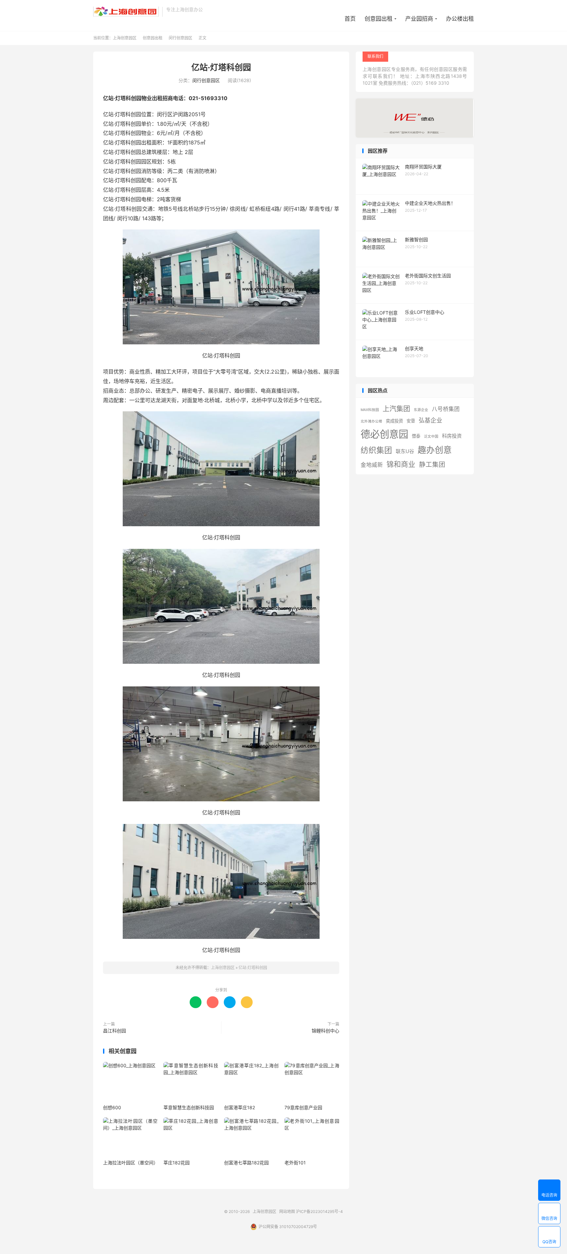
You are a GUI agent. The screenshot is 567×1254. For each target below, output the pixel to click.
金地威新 (372, 465)
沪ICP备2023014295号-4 (319, 1211)
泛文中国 (431, 436)
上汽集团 (396, 408)
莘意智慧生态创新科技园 (188, 1107)
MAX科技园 (370, 410)
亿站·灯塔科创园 (221, 67)
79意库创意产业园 (303, 1107)
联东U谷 (405, 451)
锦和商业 (401, 464)
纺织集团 (376, 450)
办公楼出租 (460, 18)
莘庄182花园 (176, 1162)
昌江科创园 (114, 1030)
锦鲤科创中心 (325, 1030)
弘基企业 (430, 420)
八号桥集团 (446, 409)
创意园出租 (378, 18)
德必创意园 (384, 434)
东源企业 (421, 410)
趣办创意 (435, 450)
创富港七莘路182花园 (246, 1162)
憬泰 (416, 436)
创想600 (112, 1107)
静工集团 (432, 464)
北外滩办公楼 (371, 421)
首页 (350, 18)
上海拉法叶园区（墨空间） (130, 1162)
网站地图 (287, 1211)
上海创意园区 (126, 12)
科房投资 (452, 436)
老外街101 (295, 1162)
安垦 (411, 420)
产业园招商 (419, 18)
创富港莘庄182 (239, 1107)
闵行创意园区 (180, 37)
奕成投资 (394, 420)
